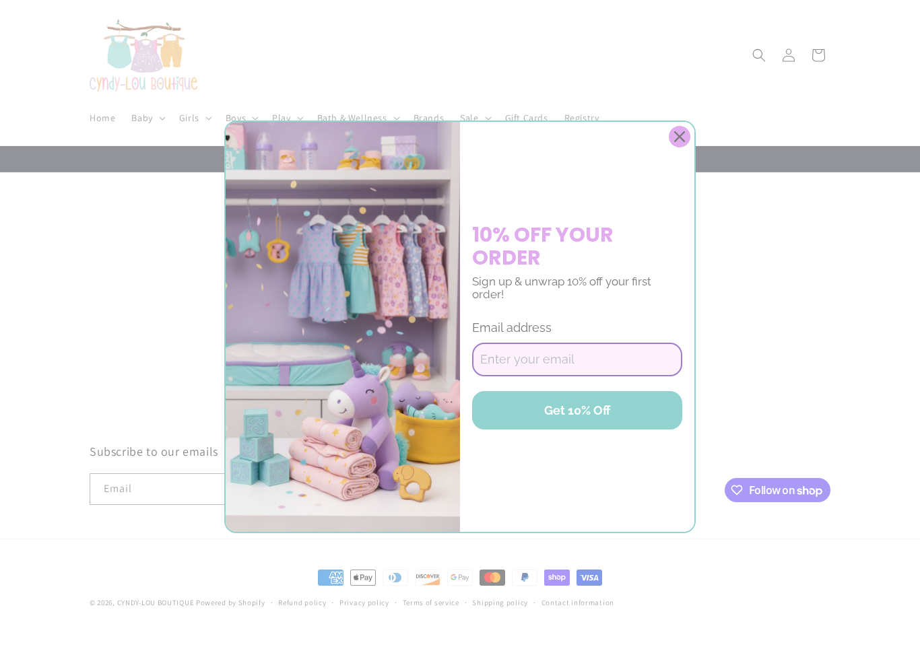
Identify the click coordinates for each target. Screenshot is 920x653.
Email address (512, 327)
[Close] (679, 137)
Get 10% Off (577, 410)
